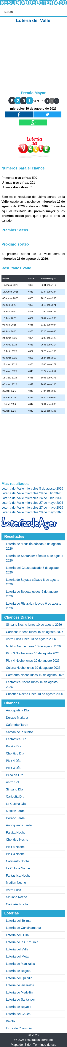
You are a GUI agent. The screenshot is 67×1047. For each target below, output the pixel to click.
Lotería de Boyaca (18, 1007)
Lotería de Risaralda (20, 985)
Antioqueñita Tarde (19, 825)
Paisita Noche (15, 832)
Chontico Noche (17, 839)
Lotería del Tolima (18, 920)
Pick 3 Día (13, 768)
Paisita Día (13, 746)
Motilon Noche (16, 882)
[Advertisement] (33, 57)
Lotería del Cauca (18, 1014)
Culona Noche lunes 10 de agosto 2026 (33, 667)
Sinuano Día (14, 789)
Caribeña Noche (17, 904)
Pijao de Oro (14, 775)
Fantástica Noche (18, 875)
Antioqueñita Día (17, 710)
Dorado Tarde (15, 818)
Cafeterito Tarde (17, 725)
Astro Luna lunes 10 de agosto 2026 (31, 639)
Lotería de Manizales (20, 964)
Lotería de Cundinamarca (23, 928)
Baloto (8, 12)
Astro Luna (13, 890)
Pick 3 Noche (15, 854)
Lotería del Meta (17, 956)
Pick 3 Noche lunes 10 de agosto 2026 (32, 653)
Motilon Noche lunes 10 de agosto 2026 (33, 646)
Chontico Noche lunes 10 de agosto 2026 (34, 694)
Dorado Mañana (17, 717)
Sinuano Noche (16, 897)
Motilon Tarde (15, 811)
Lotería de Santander (20, 999)
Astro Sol (12, 782)
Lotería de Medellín (19, 992)
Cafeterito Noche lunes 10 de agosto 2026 (35, 675)
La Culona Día (16, 804)
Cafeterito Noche (17, 861)
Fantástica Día (16, 739)
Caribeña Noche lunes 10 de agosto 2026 (34, 632)
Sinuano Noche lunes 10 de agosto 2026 (34, 624)
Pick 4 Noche (15, 847)
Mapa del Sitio (21, 1044)
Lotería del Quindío (19, 978)
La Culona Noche (18, 868)
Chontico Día (15, 753)
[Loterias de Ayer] (29, 528)
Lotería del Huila (17, 935)
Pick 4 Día (13, 761)
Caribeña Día (15, 796)
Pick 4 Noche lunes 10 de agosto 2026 (32, 660)
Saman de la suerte (19, 732)
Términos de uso (44, 1044)
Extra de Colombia (19, 1028)
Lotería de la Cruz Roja (22, 942)
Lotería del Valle (17, 949)
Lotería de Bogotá (18, 971)
